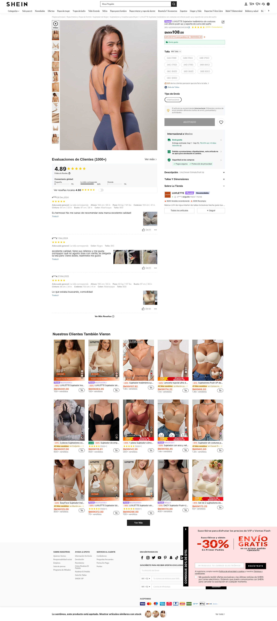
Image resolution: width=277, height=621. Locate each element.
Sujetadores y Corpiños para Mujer (124, 17)
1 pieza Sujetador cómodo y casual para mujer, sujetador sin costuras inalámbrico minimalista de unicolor (139, 443)
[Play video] (108, 85)
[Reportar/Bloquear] (155, 230)
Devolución (79, 560)
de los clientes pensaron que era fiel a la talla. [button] (187, 83)
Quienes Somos (59, 556)
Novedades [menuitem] (40, 11)
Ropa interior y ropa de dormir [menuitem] (142, 11)
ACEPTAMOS (145, 599)
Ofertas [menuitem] (51, 11)
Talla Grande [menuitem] (94, 11)
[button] (263, 4)
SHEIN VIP (79, 579)
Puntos (99, 566)
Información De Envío (83, 556)
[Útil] (143, 230)
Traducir (55, 216)
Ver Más (138, 522)
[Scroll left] (265, 11)
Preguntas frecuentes (105, 560)
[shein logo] (16, 4)
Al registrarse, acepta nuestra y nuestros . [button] (229, 572)
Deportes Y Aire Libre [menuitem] (213, 11)
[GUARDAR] (221, 122)
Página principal (58, 17)
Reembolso (79, 563)
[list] (163, 557)
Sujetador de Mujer (100, 17)
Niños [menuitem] (104, 11)
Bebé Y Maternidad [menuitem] (234, 11)
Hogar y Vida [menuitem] (195, 11)
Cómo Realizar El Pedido (82, 567)
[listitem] (69, 367)
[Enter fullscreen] (154, 148)
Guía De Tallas (81, 575)
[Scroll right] (269, 11)
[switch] (101, 190)
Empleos (56, 563)
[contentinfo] (183, 604)
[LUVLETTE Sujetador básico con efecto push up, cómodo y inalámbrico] (103, 480)
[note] (173, 379)
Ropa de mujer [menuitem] (63, 11)
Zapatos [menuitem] (183, 11)
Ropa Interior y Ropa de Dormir (79, 17)
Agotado (189, 122)
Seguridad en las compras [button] (183, 160)
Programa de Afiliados (62, 570)
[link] (251, 4)
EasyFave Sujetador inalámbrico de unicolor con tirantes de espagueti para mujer (69, 503)
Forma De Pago (103, 563)
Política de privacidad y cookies (232, 571)
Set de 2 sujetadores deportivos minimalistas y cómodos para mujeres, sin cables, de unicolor (208, 503)
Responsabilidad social (62, 560)
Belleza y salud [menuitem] (251, 11)
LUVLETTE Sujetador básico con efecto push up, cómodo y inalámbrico (104, 505)
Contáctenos (102, 556)
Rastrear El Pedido (82, 572)
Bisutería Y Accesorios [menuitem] (167, 11)
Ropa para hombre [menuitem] (118, 11)
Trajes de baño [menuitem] (79, 11)
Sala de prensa (59, 566)
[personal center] (246, 4)
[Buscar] (174, 4)
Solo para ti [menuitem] (27, 11)
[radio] (171, 58)
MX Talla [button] (174, 51)
